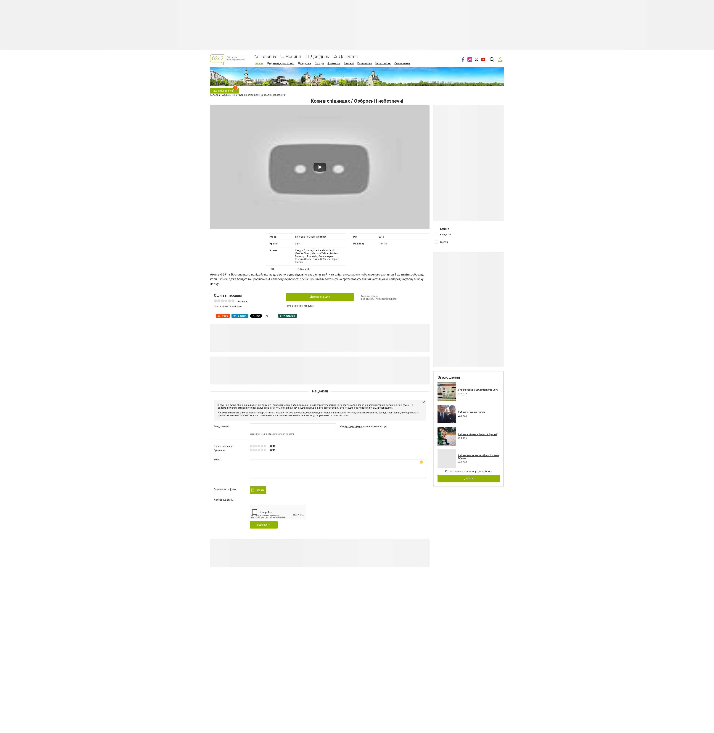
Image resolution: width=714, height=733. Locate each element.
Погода (319, 63)
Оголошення (402, 63)
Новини (293, 56)
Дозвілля (348, 56)
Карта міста (364, 63)
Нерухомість (383, 63)
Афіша (259, 63)
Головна (268, 56)
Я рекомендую (321, 296)
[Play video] (319, 167)
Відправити (263, 524)
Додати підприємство (280, 63)
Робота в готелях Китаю (471, 412)
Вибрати (259, 490)
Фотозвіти (333, 63)
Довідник (320, 56)
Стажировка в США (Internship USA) (478, 390)
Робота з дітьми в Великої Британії (477, 434)
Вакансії (349, 63)
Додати (468, 478)
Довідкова (304, 63)
